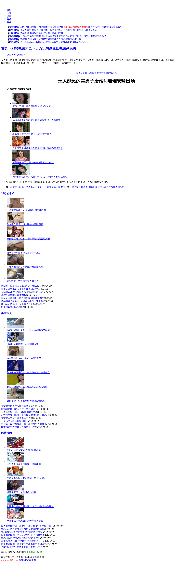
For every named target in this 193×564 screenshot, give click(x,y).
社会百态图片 (43, 30)
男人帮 (26, 35)
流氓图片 (47, 33)
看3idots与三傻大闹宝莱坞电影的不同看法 (22, 532)
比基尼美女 (94, 27)
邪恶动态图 (14, 35)
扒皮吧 (50, 35)
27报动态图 (87, 35)
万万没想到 (36, 41)
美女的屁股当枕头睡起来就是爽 (17, 406)
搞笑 (9, 15)
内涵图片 (13, 33)
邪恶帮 (96, 35)
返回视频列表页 (64, 48)
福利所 (32, 35)
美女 (9, 18)
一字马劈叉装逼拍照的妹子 (14, 421)
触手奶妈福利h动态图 (12, 307)
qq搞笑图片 (91, 30)
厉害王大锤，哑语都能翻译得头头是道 (31, 106)
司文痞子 (67, 41)
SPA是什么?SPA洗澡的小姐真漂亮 (24, 358)
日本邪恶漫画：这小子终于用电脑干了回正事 (23, 544)
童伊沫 (60, 27)
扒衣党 (39, 33)
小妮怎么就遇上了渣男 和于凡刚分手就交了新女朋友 (36, 187)
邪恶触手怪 (75, 38)
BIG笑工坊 (25, 41)
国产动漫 (58, 41)
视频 (9, 21)
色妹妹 (23, 33)
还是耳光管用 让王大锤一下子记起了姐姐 (33, 162)
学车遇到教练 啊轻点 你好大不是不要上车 (22, 301)
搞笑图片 (13, 30)
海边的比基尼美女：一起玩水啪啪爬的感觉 (28, 330)
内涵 (9, 12)
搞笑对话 (81, 30)
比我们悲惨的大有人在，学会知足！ (19, 409)
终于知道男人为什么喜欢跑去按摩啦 (19, 427)
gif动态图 (25, 27)
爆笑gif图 (31, 30)
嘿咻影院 (58, 35)
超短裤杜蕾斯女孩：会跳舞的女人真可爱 (27, 386)
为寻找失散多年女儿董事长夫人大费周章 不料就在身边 (39, 176)
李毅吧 (78, 35)
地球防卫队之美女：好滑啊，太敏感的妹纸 (22, 529)
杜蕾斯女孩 (105, 27)
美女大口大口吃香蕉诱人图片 (16, 418)
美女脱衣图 (116, 27)
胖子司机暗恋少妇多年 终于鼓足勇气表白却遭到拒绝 (98, 187)
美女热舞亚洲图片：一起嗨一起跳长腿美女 (28, 372)
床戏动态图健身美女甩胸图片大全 (18, 304)
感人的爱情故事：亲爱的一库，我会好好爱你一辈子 (27, 526)
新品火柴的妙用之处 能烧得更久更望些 (20, 538)
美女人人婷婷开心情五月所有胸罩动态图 (21, 298)
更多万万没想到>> (16, 55)
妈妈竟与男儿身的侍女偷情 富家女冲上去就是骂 (36, 120)
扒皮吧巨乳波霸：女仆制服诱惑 (22, 344)
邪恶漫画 (13, 38)
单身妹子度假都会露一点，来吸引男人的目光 (23, 424)
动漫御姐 (52, 38)
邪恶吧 (102, 35)
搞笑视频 (13, 41)
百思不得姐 (48, 41)
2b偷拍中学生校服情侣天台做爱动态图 (26, 401)
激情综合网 (35, 27)
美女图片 (13, 27)
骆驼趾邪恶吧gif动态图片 (13, 295)
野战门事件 (57, 33)
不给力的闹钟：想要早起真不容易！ (19, 546)
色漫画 (23, 38)
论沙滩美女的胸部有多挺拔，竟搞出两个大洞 (23, 415)
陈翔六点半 (84, 41)
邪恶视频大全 (22, 48)
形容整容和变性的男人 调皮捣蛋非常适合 (21, 292)
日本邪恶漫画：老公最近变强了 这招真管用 (23, 535)
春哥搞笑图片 (70, 30)
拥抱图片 (31, 33)
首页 (9, 9)
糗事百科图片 (56, 30)
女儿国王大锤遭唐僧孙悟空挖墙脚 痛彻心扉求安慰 (37, 148)
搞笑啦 (53, 27)
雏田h (44, 38)
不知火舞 (31, 38)
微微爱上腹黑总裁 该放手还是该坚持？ (31, 134)
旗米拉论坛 (41, 35)
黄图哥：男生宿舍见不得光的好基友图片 (21, 286)
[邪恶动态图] (6, 3)
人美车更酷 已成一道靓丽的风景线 (18, 412)
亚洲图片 (45, 27)
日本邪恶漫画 (63, 38)
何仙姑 (75, 41)
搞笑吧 (23, 30)
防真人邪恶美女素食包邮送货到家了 (19, 289)
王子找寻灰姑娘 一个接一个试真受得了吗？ (23, 541)
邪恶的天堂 (69, 35)
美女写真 (6, 313)
